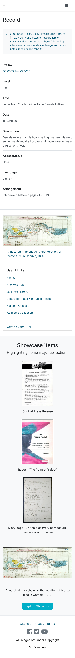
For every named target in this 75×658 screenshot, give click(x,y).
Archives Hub (15, 284)
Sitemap (25, 623)
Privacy (39, 623)
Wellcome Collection (20, 312)
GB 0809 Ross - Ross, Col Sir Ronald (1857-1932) (35, 33)
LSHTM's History (17, 292)
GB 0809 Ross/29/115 (16, 71)
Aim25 (11, 278)
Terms (50, 623)
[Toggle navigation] (66, 5)
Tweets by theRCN (18, 327)
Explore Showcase (37, 606)
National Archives (18, 305)
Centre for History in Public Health (29, 298)
